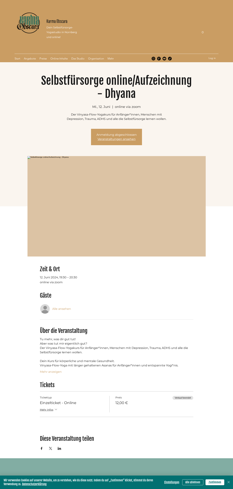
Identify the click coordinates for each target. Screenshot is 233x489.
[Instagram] (153, 58)
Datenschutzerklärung (34, 484)
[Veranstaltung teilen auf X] (50, 448)
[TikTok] (170, 58)
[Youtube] (164, 58)
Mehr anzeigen (51, 371)
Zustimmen (215, 482)
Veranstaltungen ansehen (117, 139)
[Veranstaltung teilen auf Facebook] (41, 448)
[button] (203, 31)
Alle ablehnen (192, 482)
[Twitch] (159, 58)
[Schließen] (228, 482)
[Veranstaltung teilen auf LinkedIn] (59, 448)
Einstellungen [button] (171, 482)
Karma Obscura (56, 21)
